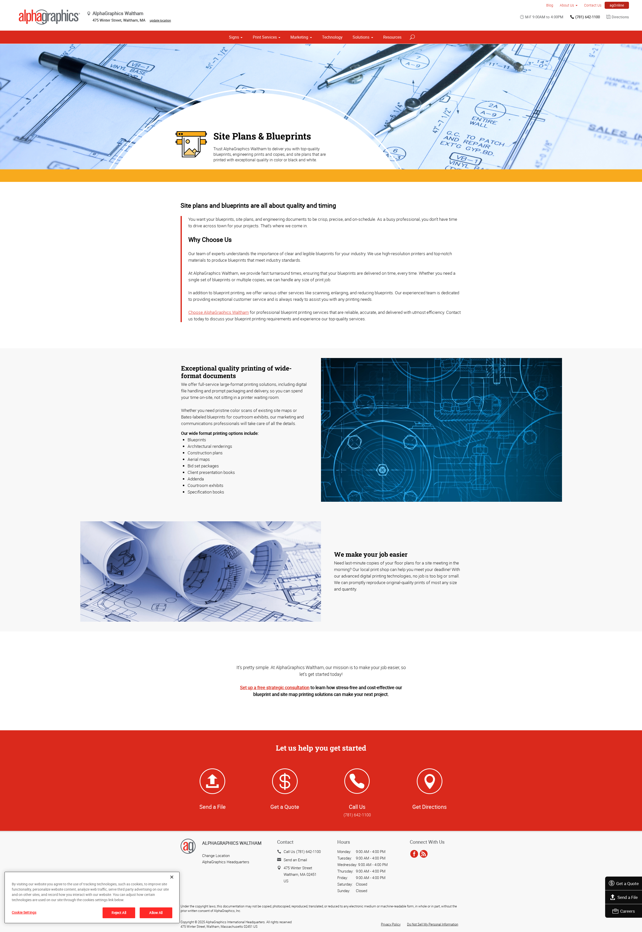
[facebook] (414, 853)
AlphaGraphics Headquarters (225, 861)
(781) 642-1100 (587, 16)
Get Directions (429, 806)
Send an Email (295, 859)
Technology (332, 37)
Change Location (216, 855)
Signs (234, 37)
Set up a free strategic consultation (274, 687)
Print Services (265, 37)
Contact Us (592, 5)
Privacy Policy (390, 924)
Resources (392, 37)
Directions (620, 16)
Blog (549, 5)
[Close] (171, 877)
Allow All (156, 912)
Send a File (627, 897)
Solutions (361, 37)
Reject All (119, 912)
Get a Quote (627, 883)
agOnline (617, 5)
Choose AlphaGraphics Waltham (218, 312)
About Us (567, 5)
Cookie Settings (24, 912)
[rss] (423, 853)
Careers (627, 911)
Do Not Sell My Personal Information (432, 924)
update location (160, 20)
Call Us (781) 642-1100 (302, 851)
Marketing (299, 37)
